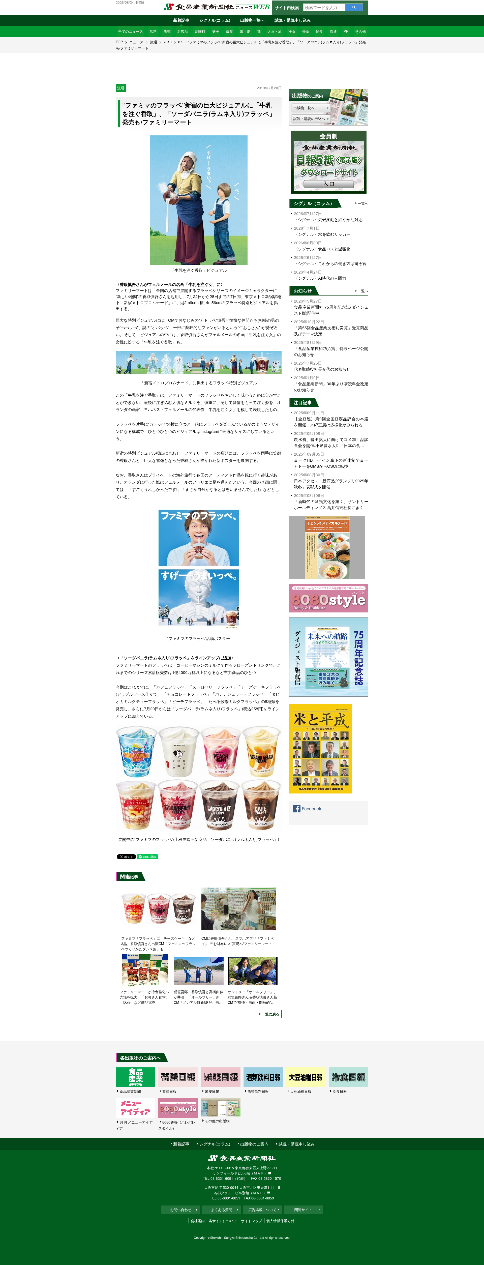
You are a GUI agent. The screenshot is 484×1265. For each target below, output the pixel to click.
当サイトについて (223, 1220)
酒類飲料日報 (258, 1091)
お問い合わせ (180, 1209)
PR (346, 31)
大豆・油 (274, 31)
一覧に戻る (270, 1013)
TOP (119, 41)
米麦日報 (212, 1091)
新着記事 (181, 20)
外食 (305, 31)
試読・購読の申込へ (309, 118)
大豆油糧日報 (300, 1091)
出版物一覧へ (252, 20)
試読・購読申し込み (293, 20)
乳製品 (182, 31)
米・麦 (245, 31)
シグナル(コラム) (214, 20)
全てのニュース (130, 31)
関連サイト (303, 1209)
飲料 (153, 31)
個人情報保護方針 (280, 1220)
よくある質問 (221, 1209)
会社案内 (198, 1220)
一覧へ (363, 203)
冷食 (291, 31)
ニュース (136, 41)
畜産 (229, 31)
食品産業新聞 (130, 1091)
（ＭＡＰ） (259, 1172)
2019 (168, 41)
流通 (333, 31)
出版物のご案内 (254, 1144)
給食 (319, 31)
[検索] (354, 7)
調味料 (200, 31)
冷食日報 (340, 1091)
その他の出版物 (217, 1120)
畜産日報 (169, 1091)
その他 (360, 31)
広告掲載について (262, 1209)
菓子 (215, 31)
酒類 (167, 31)
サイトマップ (251, 1220)
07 (180, 41)
